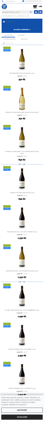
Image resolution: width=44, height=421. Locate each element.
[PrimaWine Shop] (4, 6)
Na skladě (9, 22)
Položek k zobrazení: (22, 29)
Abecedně (24, 39)
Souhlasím (22, 417)
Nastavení (22, 410)
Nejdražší (21, 35)
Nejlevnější (8, 35)
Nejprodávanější (10, 39)
